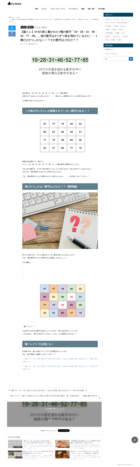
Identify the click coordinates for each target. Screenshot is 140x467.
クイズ (23, 27)
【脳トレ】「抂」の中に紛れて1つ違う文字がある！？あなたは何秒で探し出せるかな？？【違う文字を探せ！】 (49, 390)
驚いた (108, 36)
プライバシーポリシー (111, 53)
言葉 (114, 29)
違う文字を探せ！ (123, 22)
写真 (116, 26)
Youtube (109, 26)
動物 (83, 8)
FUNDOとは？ (109, 49)
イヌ (113, 22)
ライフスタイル (73, 8)
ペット (125, 19)
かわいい (109, 19)
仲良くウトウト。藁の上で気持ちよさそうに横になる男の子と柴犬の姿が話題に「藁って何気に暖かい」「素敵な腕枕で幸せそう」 (55, 395)
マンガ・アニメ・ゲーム (57, 8)
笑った (123, 26)
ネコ (124, 33)
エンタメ (44, 8)
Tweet (12, 29)
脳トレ (30, 27)
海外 (120, 39)
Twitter (126, 36)
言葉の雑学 (110, 33)
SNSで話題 (101, 8)
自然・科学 (91, 8)
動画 (113, 39)
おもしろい (117, 36)
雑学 (36, 8)
